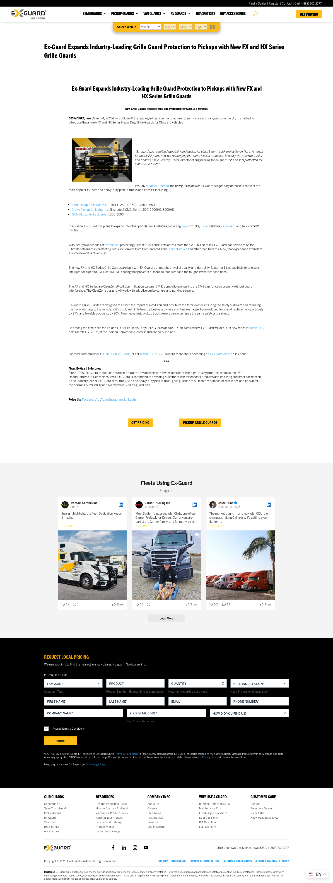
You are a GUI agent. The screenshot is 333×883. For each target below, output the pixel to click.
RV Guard (50, 817)
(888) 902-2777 (151, 354)
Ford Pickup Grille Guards (89, 205)
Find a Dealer (257, 3)
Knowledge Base (95, 764)
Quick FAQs (257, 813)
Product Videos (105, 826)
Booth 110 (256, 328)
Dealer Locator (156, 826)
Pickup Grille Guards (116, 354)
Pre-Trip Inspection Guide (111, 804)
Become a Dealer (261, 808)
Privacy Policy (210, 757)
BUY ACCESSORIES (233, 14)
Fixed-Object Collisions (213, 813)
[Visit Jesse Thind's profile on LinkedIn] (213, 504)
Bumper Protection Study (214, 804)
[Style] (201, 27)
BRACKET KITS (205, 14)
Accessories (51, 831)
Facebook (88, 399)
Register (274, 3)
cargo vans (228, 226)
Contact (287, 3)
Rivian (204, 226)
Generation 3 (52, 804)
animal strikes (178, 249)
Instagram (116, 399)
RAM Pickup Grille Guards (89, 214)
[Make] (169, 27)
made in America (157, 186)
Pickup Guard (52, 813)
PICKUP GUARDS (122, 14)
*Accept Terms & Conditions (67, 728)
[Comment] (147, 604)
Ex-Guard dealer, (221, 354)
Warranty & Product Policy (112, 813)
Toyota (185, 226)
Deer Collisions (208, 817)
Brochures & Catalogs (109, 822)
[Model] (186, 27)
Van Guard (50, 822)
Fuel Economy (208, 826)
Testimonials (155, 817)
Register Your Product (109, 817)
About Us (153, 804)
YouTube (102, 399)
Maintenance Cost (210, 808)
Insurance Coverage (108, 831)
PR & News (154, 813)
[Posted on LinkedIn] (121, 505)
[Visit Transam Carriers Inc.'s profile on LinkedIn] (65, 504)
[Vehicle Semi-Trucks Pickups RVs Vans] (150, 27)
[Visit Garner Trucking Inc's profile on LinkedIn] (140, 504)
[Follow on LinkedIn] (124, 847)
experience (112, 245)
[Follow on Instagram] (135, 847)
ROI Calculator (208, 822)
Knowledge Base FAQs (264, 817)
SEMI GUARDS (92, 14)
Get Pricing (309, 14)
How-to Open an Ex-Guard (112, 808)
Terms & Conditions (126, 753)
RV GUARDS (178, 14)
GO (213, 26)
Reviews (152, 822)
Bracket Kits (51, 826)
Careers (152, 808)
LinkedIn (130, 399)
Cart (297, 3)
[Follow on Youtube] (145, 847)
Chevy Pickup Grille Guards (90, 209)
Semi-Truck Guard (55, 808)
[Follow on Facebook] (113, 847)
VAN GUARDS (152, 14)
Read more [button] (68, 525)
